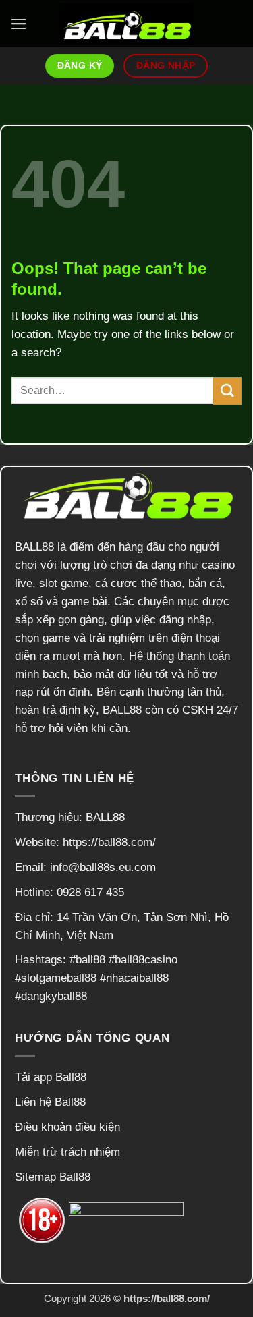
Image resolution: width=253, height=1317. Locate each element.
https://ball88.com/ (109, 842)
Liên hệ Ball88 (50, 1102)
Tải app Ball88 (50, 1077)
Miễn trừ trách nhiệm (67, 1152)
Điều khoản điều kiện (67, 1127)
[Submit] (227, 391)
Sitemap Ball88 (52, 1177)
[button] (19, 24)
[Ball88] (126, 24)
